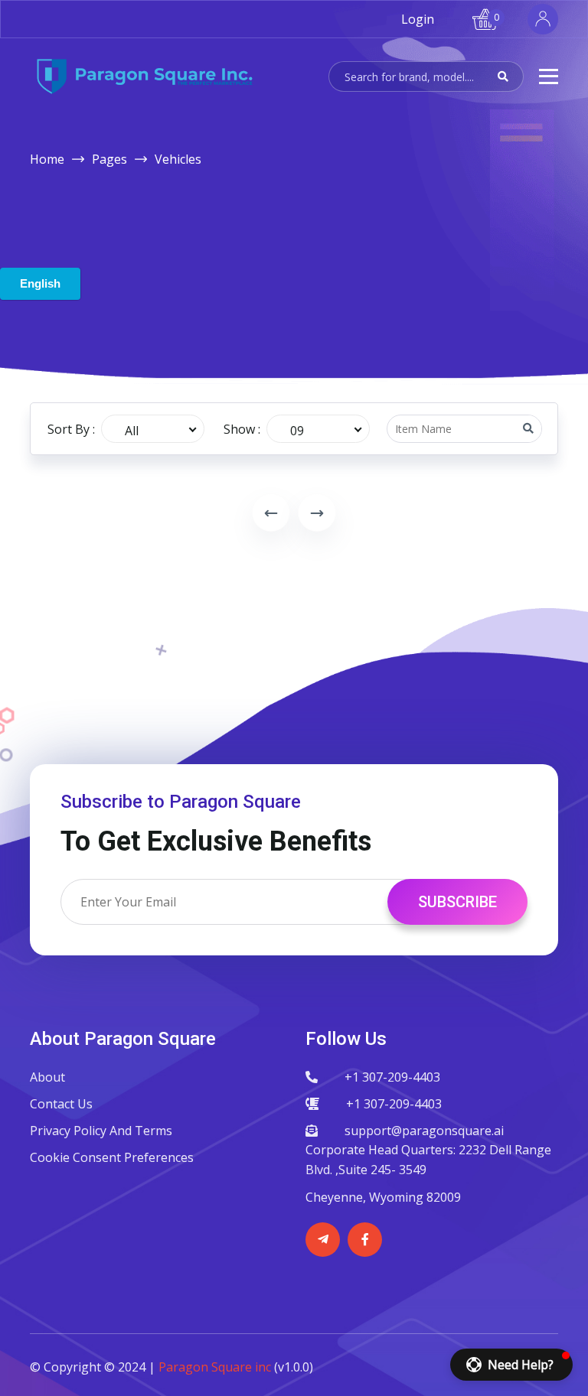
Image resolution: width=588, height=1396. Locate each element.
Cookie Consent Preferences (112, 1157)
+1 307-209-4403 (392, 1077)
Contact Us (61, 1103)
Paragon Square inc (214, 1367)
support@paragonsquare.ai (424, 1130)
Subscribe (457, 902)
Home (47, 159)
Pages (109, 159)
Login (417, 19)
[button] (511, 1365)
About (47, 1077)
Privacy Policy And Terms (101, 1130)
